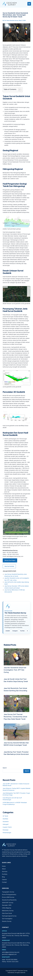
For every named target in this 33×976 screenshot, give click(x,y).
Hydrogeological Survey (9, 916)
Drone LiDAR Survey (8, 897)
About (4, 869)
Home (4, 866)
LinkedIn (8, 630)
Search (5, 767)
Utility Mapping (6, 908)
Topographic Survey (8, 892)
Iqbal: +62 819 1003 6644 (9, 959)
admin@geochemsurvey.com (10, 952)
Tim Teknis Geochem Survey (15, 613)
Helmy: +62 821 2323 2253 (10, 961)
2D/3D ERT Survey (7, 902)
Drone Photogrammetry (9, 894)
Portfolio (4, 874)
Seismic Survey (6, 921)
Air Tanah (5, 816)
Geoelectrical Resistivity (9, 900)
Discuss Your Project (10, 560)
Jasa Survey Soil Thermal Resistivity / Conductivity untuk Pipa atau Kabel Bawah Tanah (15, 716)
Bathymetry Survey (7, 910)
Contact (4, 882)
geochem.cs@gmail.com (9, 954)
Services (4, 871)
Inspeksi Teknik (7, 827)
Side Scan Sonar (7, 913)
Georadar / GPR (6, 905)
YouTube (22, 630)
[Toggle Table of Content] (19, 89)
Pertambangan (7, 832)
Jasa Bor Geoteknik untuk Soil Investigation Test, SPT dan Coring (15, 670)
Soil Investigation (7, 918)
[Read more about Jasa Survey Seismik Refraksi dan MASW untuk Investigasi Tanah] (16, 732)
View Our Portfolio (9, 566)
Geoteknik (6, 821)
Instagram (15, 630)
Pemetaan (5, 830)
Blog (3, 877)
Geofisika (5, 819)
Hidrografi (5, 824)
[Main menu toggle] (29, 4)
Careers (4, 879)
